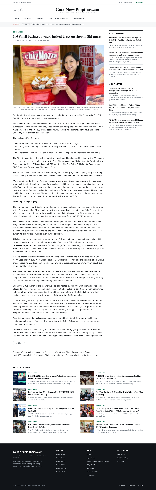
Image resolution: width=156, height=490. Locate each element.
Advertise (90, 468)
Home (17, 19)
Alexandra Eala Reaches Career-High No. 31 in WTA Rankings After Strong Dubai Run (125, 40)
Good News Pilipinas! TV (60, 19)
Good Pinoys (61, 465)
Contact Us (91, 475)
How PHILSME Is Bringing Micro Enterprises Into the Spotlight (51, 409)
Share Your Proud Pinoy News (98, 461)
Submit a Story (128, 2)
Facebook (122, 485)
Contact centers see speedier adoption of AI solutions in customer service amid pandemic (126, 68)
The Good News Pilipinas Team (39, 40)
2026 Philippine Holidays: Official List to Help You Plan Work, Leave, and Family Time (124, 107)
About (120, 2)
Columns (40, 19)
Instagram (133, 485)
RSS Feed (120, 461)
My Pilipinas (91, 458)
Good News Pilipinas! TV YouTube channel (48, 332)
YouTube (140, 485)
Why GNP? (91, 465)
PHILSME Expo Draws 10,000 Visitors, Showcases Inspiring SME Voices (49, 426)
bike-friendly (70, 318)
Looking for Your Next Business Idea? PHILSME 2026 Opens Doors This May (51, 393)
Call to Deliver (68, 321)
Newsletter (139, 2)
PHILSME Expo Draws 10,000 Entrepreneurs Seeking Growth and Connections (123, 90)
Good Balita (60, 454)
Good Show (60, 458)
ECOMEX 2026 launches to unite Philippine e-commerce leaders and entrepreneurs (53, 24)
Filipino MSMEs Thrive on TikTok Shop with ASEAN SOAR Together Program (118, 426)
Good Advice (61, 468)
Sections (26, 19)
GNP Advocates (92, 472)
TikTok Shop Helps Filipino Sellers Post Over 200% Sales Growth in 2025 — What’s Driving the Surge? (117, 409)
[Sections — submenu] (32, 19)
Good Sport (60, 461)
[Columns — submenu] (46, 19)
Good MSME (79, 19)
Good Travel (60, 472)
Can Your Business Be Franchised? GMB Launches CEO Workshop (119, 393)
